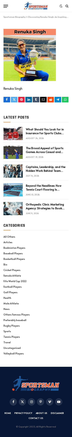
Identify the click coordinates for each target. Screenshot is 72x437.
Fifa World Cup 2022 (15, 281)
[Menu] (5, 6)
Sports (7, 331)
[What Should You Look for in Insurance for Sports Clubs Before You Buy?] (13, 133)
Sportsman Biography (14, 16)
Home (8, 413)
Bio (5, 264)
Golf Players (10, 292)
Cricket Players (11, 270)
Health (7, 298)
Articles (7, 242)
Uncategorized (12, 348)
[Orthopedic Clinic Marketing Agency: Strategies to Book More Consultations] (13, 208)
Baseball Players (13, 253)
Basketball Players (14, 259)
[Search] (67, 6)
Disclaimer (57, 413)
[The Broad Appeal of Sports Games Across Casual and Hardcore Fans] (13, 152)
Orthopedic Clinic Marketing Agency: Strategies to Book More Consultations (45, 208)
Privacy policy (23, 413)
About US (42, 413)
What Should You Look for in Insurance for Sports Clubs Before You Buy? (45, 133)
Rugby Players (11, 325)
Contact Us (36, 418)
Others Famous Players (16, 314)
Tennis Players (11, 336)
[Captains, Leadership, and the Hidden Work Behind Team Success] (13, 171)
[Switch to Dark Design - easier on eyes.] (61, 6)
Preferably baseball (14, 320)
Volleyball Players (13, 353)
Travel (7, 342)
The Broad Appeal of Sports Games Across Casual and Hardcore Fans (44, 152)
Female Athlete (12, 275)
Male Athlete (11, 303)
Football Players (12, 286)
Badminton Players (14, 247)
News (6, 309)
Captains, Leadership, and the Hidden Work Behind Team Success (45, 171)
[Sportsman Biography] (36, 6)
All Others (9, 236)
